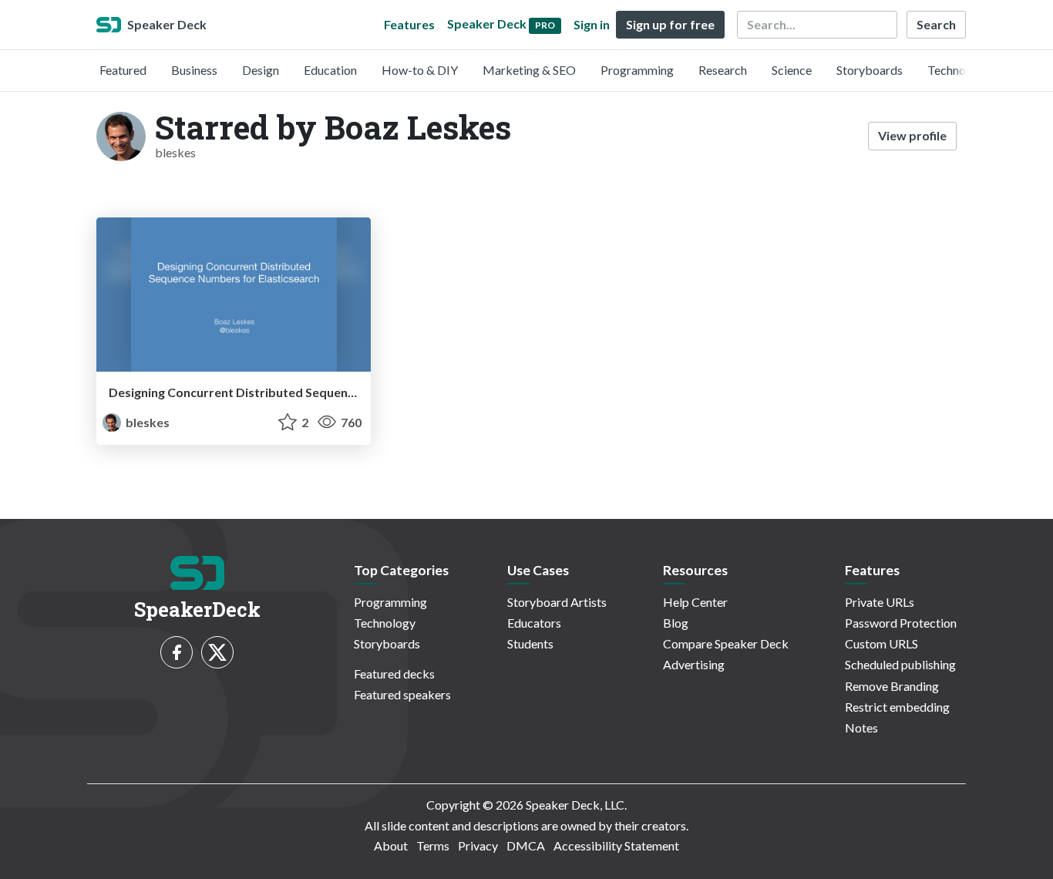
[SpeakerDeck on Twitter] (217, 652)
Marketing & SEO (529, 69)
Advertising (694, 664)
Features (409, 24)
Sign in (592, 24)
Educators (534, 622)
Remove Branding (892, 686)
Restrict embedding (897, 706)
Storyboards (869, 69)
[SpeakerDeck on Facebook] (176, 652)
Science (792, 69)
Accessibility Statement (616, 845)
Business (194, 69)
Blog (675, 622)
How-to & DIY (420, 69)
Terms (432, 845)
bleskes (146, 422)
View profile (912, 135)
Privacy (478, 845)
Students (530, 643)
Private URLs (879, 601)
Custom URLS (881, 643)
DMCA (525, 845)
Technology (958, 69)
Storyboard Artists (557, 601)
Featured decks (394, 673)
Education (330, 69)
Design (260, 69)
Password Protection (901, 622)
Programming (637, 69)
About (391, 845)
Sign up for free (670, 24)
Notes (861, 727)
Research (722, 69)
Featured (122, 69)
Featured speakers (402, 694)
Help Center (695, 601)
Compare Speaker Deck (726, 643)
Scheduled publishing (900, 664)
